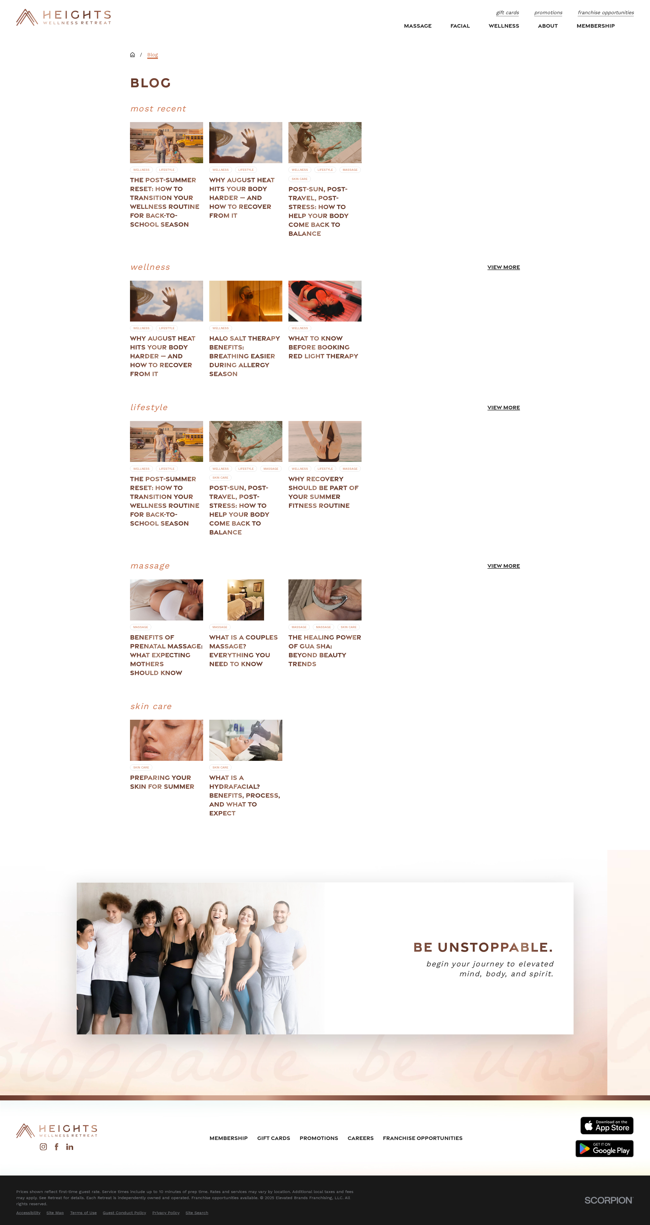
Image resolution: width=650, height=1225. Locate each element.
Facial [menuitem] (460, 25)
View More (504, 266)
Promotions (319, 1137)
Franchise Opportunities (423, 1137)
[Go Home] (132, 54)
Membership (228, 1137)
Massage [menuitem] (418, 25)
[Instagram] (43, 1149)
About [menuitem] (548, 25)
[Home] (63, 17)
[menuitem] (28, 1213)
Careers (361, 1137)
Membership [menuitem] (596, 25)
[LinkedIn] (69, 1149)
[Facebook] (56, 1149)
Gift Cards (273, 1137)
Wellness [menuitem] (504, 25)
